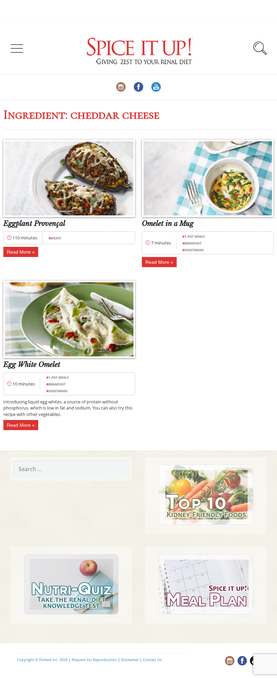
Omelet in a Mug (168, 223)
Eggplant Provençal (34, 223)
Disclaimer (130, 659)
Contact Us (152, 659)
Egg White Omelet (31, 364)
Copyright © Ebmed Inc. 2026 (42, 659)
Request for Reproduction (94, 659)
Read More (19, 252)
